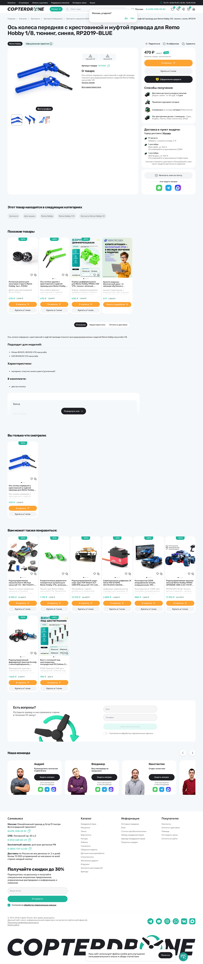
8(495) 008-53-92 (17, 831)
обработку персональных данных (40, 905)
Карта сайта (13, 925)
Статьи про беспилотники (133, 831)
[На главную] (101, 946)
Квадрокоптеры (88, 824)
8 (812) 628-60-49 (17, 839)
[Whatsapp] (176, 921)
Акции (92, 3)
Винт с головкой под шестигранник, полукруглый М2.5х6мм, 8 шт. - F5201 (53, 662)
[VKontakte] (184, 921)
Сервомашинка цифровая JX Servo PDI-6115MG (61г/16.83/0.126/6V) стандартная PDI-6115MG (117, 583)
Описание (81, 324)
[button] (52, 278)
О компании (24, 3)
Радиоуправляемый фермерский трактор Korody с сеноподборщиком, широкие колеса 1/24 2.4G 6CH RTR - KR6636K (23, 662)
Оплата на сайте (169, 839)
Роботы (84, 842)
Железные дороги (89, 860)
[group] (44, 76)
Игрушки (85, 864)
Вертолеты (86, 835)
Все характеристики (91, 87)
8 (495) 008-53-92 (155, 9)
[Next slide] (72, 77)
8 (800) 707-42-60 (17, 848)
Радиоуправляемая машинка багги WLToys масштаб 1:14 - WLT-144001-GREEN (21, 583)
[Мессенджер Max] (177, 190)
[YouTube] (159, 921)
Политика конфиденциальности (23, 922)
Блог (123, 827)
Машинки (85, 827)
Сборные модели (89, 849)
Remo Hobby (15, 43)
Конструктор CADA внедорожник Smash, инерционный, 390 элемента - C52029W (145, 583)
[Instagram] (167, 921)
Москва (167, 133)
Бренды (84, 871)
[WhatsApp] (159, 190)
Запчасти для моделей (92, 868)
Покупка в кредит (129, 842)
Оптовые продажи (130, 824)
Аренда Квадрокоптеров (133, 839)
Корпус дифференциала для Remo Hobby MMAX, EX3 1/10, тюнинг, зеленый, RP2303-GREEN (85, 284)
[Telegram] (168, 190)
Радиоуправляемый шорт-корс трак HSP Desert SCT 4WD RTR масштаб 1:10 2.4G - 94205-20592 (85, 583)
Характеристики (97, 324)
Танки (83, 831)
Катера (84, 839)
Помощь (165, 831)
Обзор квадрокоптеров (132, 835)
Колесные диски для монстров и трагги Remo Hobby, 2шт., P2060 (20, 284)
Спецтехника (87, 857)
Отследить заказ (79, 3)
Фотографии (44, 108)
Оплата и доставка (40, 3)
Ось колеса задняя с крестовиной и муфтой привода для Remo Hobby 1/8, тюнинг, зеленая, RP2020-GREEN (52, 284)
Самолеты (86, 846)
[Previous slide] (17, 77)
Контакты (11, 3)
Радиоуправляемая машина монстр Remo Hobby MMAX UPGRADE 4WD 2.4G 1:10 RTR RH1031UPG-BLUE (179, 583)
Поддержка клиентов (60, 3)
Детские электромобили (92, 853)
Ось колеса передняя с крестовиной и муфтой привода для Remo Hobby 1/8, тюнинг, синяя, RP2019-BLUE (22, 488)
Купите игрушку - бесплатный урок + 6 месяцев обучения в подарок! (113, 284)
